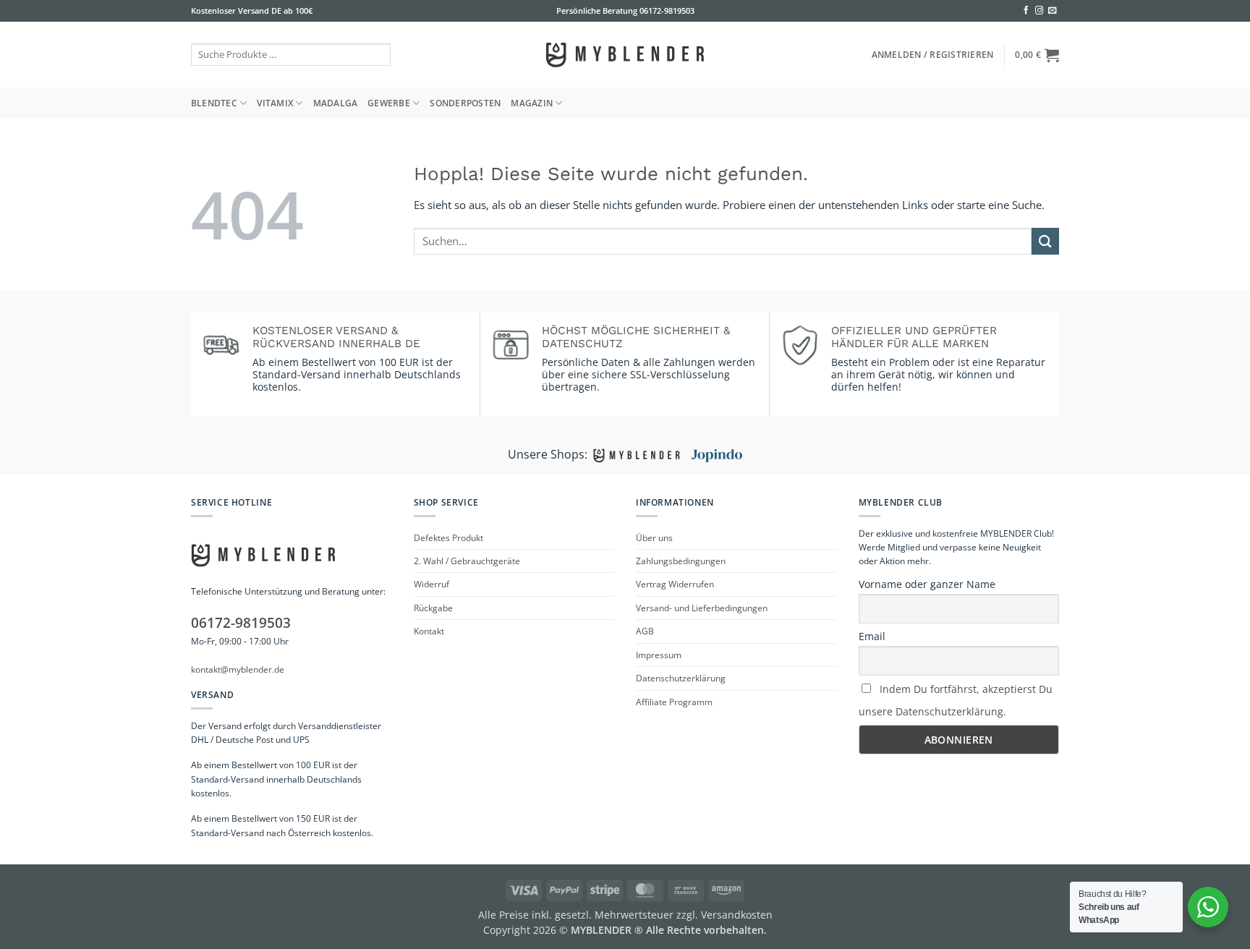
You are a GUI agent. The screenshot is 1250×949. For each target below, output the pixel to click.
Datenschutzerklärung (681, 678)
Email (872, 636)
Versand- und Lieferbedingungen (702, 608)
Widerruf (431, 584)
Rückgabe (433, 608)
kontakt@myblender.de (237, 669)
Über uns (654, 538)
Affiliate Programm (674, 702)
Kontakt (429, 631)
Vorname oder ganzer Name (927, 584)
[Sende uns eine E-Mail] (1052, 11)
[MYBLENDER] (625, 55)
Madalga (335, 103)
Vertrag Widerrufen (675, 584)
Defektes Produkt (448, 538)
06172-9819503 (665, 10)
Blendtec (214, 103)
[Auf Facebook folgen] (1026, 11)
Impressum (658, 655)
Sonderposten (465, 103)
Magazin (532, 103)
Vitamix (275, 103)
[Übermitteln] (1045, 241)
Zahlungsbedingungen (681, 561)
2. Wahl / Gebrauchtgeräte (467, 561)
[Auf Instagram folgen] (1039, 11)
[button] (933, 55)
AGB (645, 631)
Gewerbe (388, 103)
